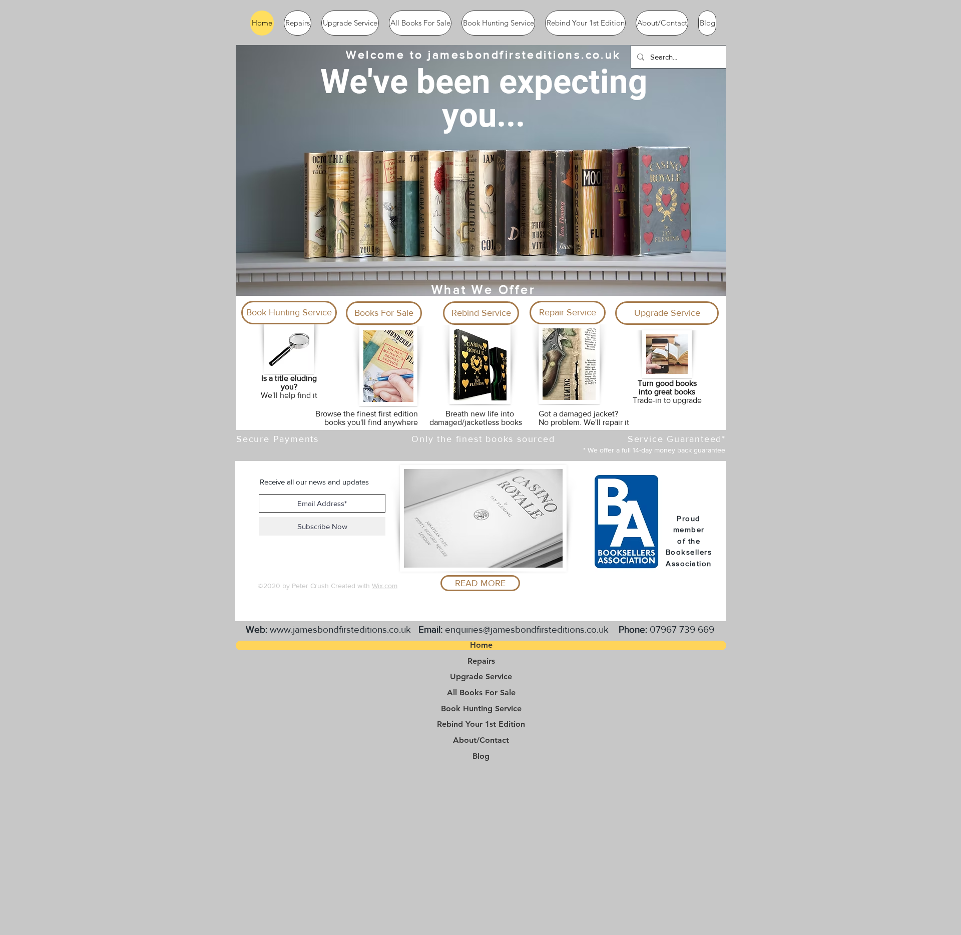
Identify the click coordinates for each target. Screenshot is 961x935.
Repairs (481, 661)
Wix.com (384, 586)
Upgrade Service (481, 676)
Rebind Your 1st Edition (481, 724)
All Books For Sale (481, 692)
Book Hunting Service (481, 708)
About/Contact (481, 740)
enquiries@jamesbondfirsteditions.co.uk (527, 629)
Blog (481, 756)
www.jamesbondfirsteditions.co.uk (340, 629)
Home (481, 645)
